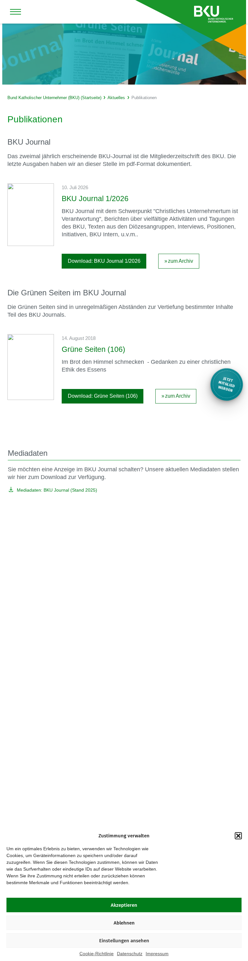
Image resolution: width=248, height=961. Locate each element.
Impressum (157, 953)
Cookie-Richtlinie (96, 953)
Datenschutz (129, 953)
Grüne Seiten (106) (93, 349)
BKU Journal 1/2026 (95, 198)
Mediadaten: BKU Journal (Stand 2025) (57, 490)
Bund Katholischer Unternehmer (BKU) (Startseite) (54, 98)
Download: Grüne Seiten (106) (103, 396)
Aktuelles (116, 98)
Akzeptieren (124, 905)
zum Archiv (180, 261)
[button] (238, 836)
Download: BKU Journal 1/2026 (104, 261)
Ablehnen (124, 923)
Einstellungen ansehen (124, 941)
